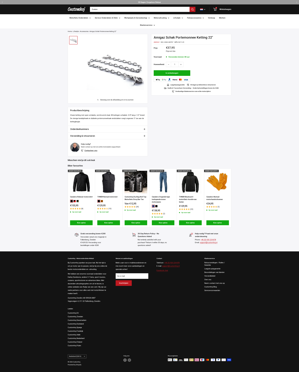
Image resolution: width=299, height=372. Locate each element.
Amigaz (156, 42)
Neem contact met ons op (214, 283)
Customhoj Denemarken (77, 320)
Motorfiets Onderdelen (78, 18)
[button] (75, 209)
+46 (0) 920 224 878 (208, 240)
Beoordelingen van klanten (214, 272)
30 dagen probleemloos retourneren (203, 85)
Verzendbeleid (209, 276)
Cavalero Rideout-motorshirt (81, 197)
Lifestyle (176, 18)
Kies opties (81, 223)
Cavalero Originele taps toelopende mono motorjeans (161, 199)
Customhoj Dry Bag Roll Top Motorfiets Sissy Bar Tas (135, 198)
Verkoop (211, 18)
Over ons (207, 280)
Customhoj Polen (74, 346)
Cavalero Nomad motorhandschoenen (214, 198)
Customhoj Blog (210, 287)
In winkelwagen (172, 73)
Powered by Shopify (74, 365)
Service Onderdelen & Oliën (106, 18)
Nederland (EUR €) (75, 356)
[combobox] (140, 9)
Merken (222, 18)
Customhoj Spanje (75, 327)
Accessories (84, 31)
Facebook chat (162, 270)
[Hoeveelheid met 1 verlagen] (168, 64)
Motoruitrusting (160, 18)
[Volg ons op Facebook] (125, 360)
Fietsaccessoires (194, 18)
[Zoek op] (192, 9)
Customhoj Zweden (75, 317)
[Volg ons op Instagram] (129, 360)
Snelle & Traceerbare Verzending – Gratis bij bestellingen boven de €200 (193, 88)
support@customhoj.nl (208, 242)
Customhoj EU (73, 313)
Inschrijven (123, 283)
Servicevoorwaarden (212, 290)
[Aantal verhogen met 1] (180, 64)
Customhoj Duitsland (76, 324)
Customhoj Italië (74, 335)
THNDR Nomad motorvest (107, 197)
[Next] (231, 198)
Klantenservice (146, 25)
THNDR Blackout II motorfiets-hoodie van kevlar (188, 199)
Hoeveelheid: (159, 64)
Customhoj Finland (75, 342)
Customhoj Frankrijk (75, 331)
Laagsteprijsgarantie (177, 85)
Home (70, 31)
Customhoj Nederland (76, 338)
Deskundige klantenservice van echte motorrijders (193, 91)
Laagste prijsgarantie (212, 269)
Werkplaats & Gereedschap (135, 18)
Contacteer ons (90, 150)
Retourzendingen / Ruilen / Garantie (214, 264)
